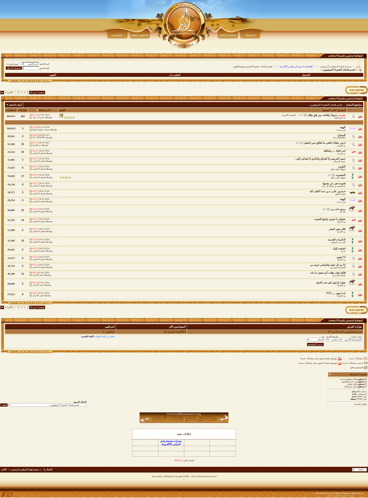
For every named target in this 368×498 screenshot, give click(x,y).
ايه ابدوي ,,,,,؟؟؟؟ (336, 293)
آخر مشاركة (44, 110)
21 (22, 210)
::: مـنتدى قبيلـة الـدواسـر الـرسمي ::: (336, 66)
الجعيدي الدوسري (338, 267)
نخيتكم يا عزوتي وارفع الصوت (330, 219)
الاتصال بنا (48, 469)
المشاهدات (11, 110)
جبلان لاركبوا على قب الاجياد (331, 282)
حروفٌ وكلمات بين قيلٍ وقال (322, 115)
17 (22, 176)
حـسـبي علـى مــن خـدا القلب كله (328, 191)
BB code (361, 391)
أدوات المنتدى (15, 104)
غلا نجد (342, 212)
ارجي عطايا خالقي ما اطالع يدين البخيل (325, 142)
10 (22, 152)
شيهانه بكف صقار (338, 169)
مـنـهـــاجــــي (338, 209)
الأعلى (4, 469)
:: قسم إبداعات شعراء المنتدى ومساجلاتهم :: (253, 66)
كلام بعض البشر (337, 229)
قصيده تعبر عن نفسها (334, 183)
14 (22, 220)
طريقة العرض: (332, 336)
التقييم (62, 110)
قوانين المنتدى (360, 404)
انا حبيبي (341, 257)
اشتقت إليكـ (339, 248)
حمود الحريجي (339, 161)
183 (23, 116)
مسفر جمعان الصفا (41, 129)
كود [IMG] (361, 396)
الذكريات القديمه (337, 239)
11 (18, 92)
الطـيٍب (342, 166)
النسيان (342, 135)
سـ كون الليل (340, 117)
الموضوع (342, 110)
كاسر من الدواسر (338, 242)
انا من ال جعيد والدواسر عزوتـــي (328, 264)
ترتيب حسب (356, 336)
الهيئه (343, 127)
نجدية (343, 251)
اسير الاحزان (38, 275)
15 (22, 144)
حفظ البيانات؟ (12, 64)
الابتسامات (361, 394)
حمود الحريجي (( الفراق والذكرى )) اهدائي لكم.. (320, 158)
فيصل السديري (339, 275)
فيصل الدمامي (39, 153)
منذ (322, 336)
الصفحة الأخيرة (289, 115)
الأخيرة (9, 92)
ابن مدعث (341, 130)
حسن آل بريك (39, 117)
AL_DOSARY (339, 138)
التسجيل (306, 75)
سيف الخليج (340, 194)
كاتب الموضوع (329, 110)
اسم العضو (44, 64)
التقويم (53, 75)
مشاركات (22, 110)
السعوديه (341, 175)
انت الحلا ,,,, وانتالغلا (335, 150)
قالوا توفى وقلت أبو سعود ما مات (328, 272)
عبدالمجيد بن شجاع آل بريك (334, 186)
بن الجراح (341, 145)
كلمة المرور (44, 68)
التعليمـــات (174, 75)
